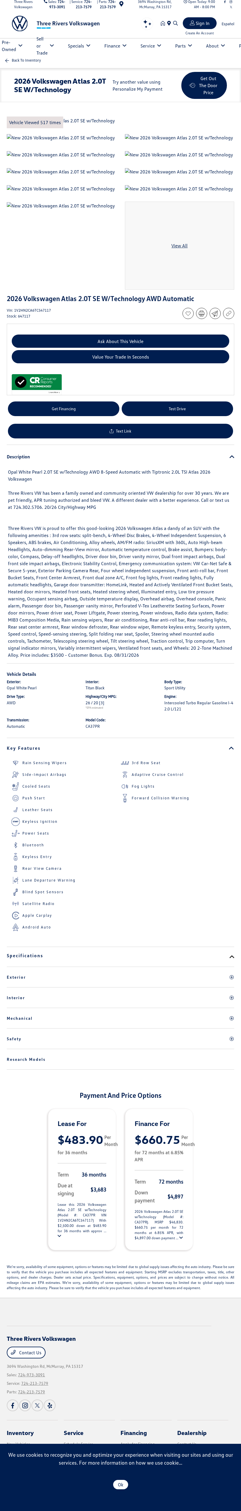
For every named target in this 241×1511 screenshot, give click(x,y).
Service (73, 1432)
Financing (133, 1432)
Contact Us (29, 1352)
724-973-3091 (31, 1374)
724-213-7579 (34, 1383)
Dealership (192, 1432)
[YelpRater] (50, 1405)
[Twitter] (231, 7)
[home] (164, 23)
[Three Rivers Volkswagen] (57, 23)
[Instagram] (25, 1405)
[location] (121, 5)
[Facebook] (13, 1405)
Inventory (20, 1432)
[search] (175, 23)
